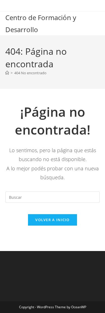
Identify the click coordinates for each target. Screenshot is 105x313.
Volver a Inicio (52, 219)
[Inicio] (7, 72)
